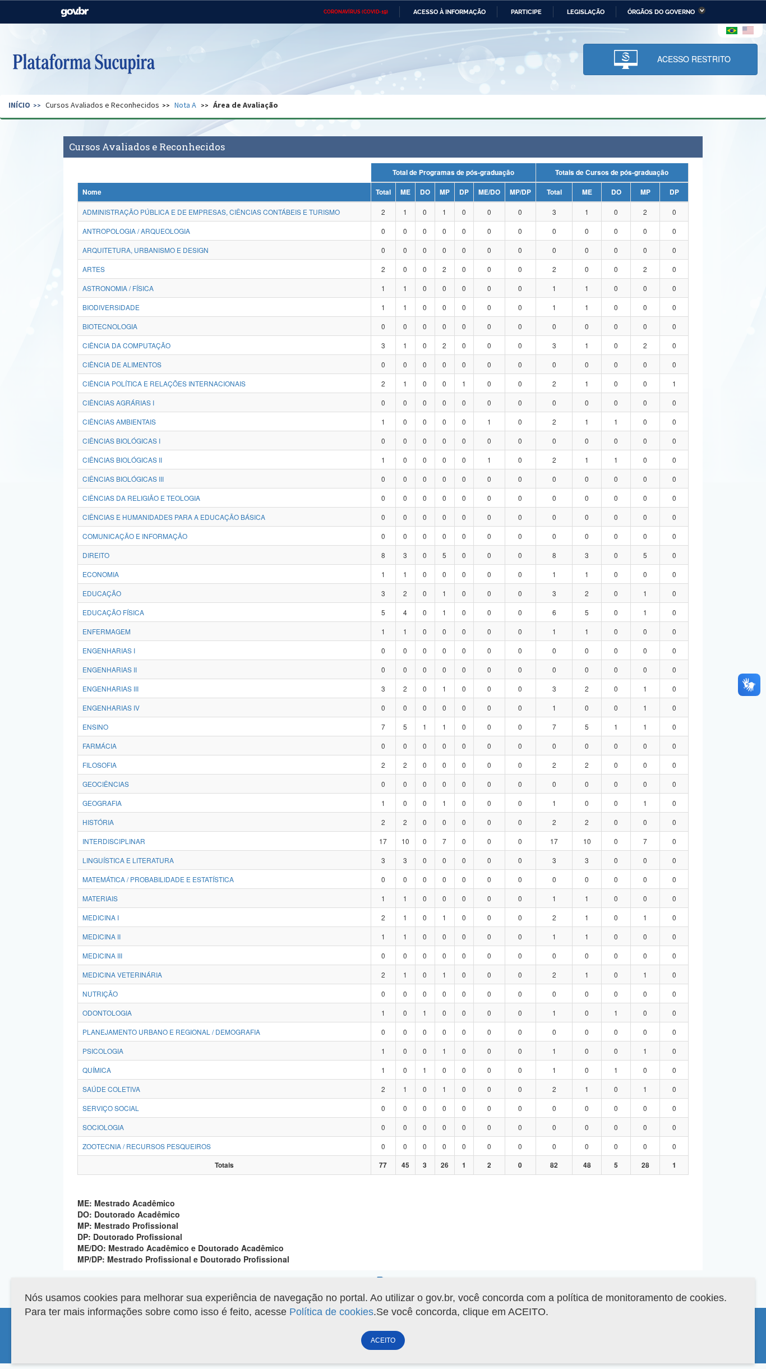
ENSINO (95, 726)
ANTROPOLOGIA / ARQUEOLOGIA (136, 231)
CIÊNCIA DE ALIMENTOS (121, 364)
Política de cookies (331, 1311)
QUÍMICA (96, 1070)
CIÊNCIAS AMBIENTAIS (119, 421)
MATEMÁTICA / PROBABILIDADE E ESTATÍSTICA (158, 879)
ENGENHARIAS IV (111, 707)
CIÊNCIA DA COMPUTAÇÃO (126, 345)
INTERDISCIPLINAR (113, 841)
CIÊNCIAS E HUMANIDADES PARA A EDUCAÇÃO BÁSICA (173, 517)
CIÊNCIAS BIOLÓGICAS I (121, 440)
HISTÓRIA (98, 822)
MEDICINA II (101, 936)
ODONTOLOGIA (107, 1012)
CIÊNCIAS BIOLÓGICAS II (122, 459)
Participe (526, 12)
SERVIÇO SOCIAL (110, 1108)
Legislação (586, 12)
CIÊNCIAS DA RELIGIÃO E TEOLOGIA (141, 498)
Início (19, 105)
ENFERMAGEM (106, 631)
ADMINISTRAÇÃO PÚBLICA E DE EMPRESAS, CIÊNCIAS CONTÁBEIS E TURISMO (211, 211)
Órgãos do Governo (661, 12)
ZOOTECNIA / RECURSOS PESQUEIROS (146, 1146)
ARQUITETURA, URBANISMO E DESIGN (145, 250)
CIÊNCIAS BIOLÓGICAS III (123, 478)
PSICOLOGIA (102, 1050)
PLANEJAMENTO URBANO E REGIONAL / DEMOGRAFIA (171, 1031)
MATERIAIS (100, 898)
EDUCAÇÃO (101, 593)
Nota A (185, 105)
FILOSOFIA (99, 764)
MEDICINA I (100, 917)
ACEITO (383, 1340)
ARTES (93, 269)
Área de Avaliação (245, 105)
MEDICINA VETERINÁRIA (122, 974)
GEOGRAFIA (102, 803)
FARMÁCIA (99, 745)
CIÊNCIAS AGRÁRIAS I (118, 402)
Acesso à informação (449, 12)
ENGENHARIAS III (110, 688)
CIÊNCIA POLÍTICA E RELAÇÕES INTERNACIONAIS (164, 383)
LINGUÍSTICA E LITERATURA (128, 860)
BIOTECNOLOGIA (109, 326)
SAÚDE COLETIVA (111, 1089)
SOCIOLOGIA (103, 1127)
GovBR (75, 12)
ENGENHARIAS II (109, 669)
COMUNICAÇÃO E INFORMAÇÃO (134, 536)
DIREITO (95, 555)
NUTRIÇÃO (100, 993)
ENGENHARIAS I (108, 650)
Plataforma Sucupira (83, 62)
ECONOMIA (100, 574)
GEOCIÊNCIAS (105, 784)
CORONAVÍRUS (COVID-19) (356, 12)
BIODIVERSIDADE (111, 307)
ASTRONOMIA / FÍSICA (118, 288)
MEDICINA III (102, 955)
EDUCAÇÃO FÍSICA (113, 612)
